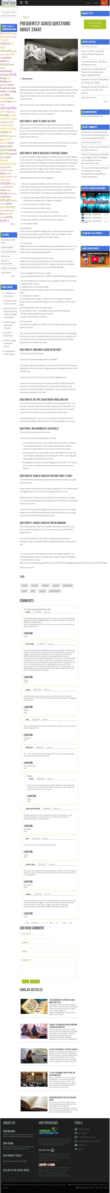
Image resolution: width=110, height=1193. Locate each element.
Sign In (80, 1149)
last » (71, 923)
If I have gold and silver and (37, 609)
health (3, 91)
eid (12, 64)
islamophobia (8, 107)
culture (7, 54)
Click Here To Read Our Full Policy (15, 1161)
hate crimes (11, 88)
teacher (9, 203)
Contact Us (81, 1145)
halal (11, 84)
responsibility (4, 186)
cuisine (2, 54)
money (14, 118)
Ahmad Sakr (27, 79)
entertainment (6, 71)
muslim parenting (8, 128)
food (8, 78)
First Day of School (88, 97)
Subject (24, 951)
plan (14, 164)
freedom (3, 81)
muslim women (6, 141)
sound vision (5, 196)
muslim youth (6, 148)
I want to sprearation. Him (91, 142)
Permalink (47, 612)
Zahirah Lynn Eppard (9, 268)
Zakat (26, 17)
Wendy (6, 213)
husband (4, 98)
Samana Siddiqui (7, 247)
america (9, 36)
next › (65, 923)
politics (11, 170)
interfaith (3, 101)
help (7, 91)
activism (8, 33)
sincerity (3, 193)
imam (10, 98)
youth (3, 220)
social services (12, 193)
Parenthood (11, 150)
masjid (13, 115)
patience (3, 157)
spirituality (5, 200)
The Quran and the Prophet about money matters (62, 1001)
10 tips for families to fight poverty (63, 1049)
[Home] (9, 3)
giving (55, 585)
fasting (3, 78)
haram (3, 88)
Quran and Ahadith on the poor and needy (62, 1098)
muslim (11, 121)
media (3, 118)
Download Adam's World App (88, 1141)
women (2, 217)
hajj (7, 84)
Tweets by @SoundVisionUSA (91, 116)
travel (2, 210)
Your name (25, 933)
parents (14, 153)
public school (12, 176)
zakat (24, 585)
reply (25, 636)
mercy (9, 118)
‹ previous (35, 923)
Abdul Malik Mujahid (8, 252)
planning (3, 167)
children (5, 43)
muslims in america (5, 134)
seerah (8, 190)
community (6, 50)
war (1, 213)
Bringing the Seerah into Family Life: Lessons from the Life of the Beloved (94, 90)
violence (8, 210)
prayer (2, 173)
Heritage (12, 91)
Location (24, 942)
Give (104, 3)
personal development (6, 162)
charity (34, 585)
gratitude (3, 84)
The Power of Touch (89, 47)
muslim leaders (7, 125)
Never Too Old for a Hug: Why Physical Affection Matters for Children (92, 54)
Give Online (81, 1133)
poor (24, 591)
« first (27, 923)
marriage (5, 115)
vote (12, 210)
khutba (8, 111)
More (13, 224)
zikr (8, 220)
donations (67, 585)
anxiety (14, 36)
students (14, 200)
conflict (14, 51)
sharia (42, 591)
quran (3, 180)
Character (4, 40)
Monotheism (4, 121)
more (13, 276)
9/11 (2, 33)
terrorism (10, 207)
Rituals (11, 186)
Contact (96, 3)
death (2, 57)
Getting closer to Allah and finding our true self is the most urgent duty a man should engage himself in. (94, 135)
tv (4, 210)
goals (9, 81)
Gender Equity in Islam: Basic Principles (10, 325)
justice (3, 111)
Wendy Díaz (5, 256)
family (13, 74)
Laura (13, 111)
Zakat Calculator (83, 1129)
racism (8, 180)
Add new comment (27, 567)
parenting (5, 153)
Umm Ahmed (6, 272)
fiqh (32, 591)
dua (8, 61)
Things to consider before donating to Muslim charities (63, 1025)
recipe (13, 183)
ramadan (5, 183)
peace (8, 157)
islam (8, 101)
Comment (26, 960)
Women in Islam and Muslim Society (10, 343)
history (6, 94)
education (5, 64)
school (2, 190)
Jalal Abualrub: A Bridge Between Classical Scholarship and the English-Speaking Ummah (93, 72)
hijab (1, 94)
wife (11, 213)
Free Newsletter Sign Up (86, 1137)
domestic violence (6, 59)
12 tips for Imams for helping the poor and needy (62, 1074)
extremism (4, 74)
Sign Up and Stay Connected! (95, 24)
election (2, 67)
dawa (12, 54)
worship (9, 217)
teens (2, 207)
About (88, 3)
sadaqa (45, 585)
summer (3, 203)
